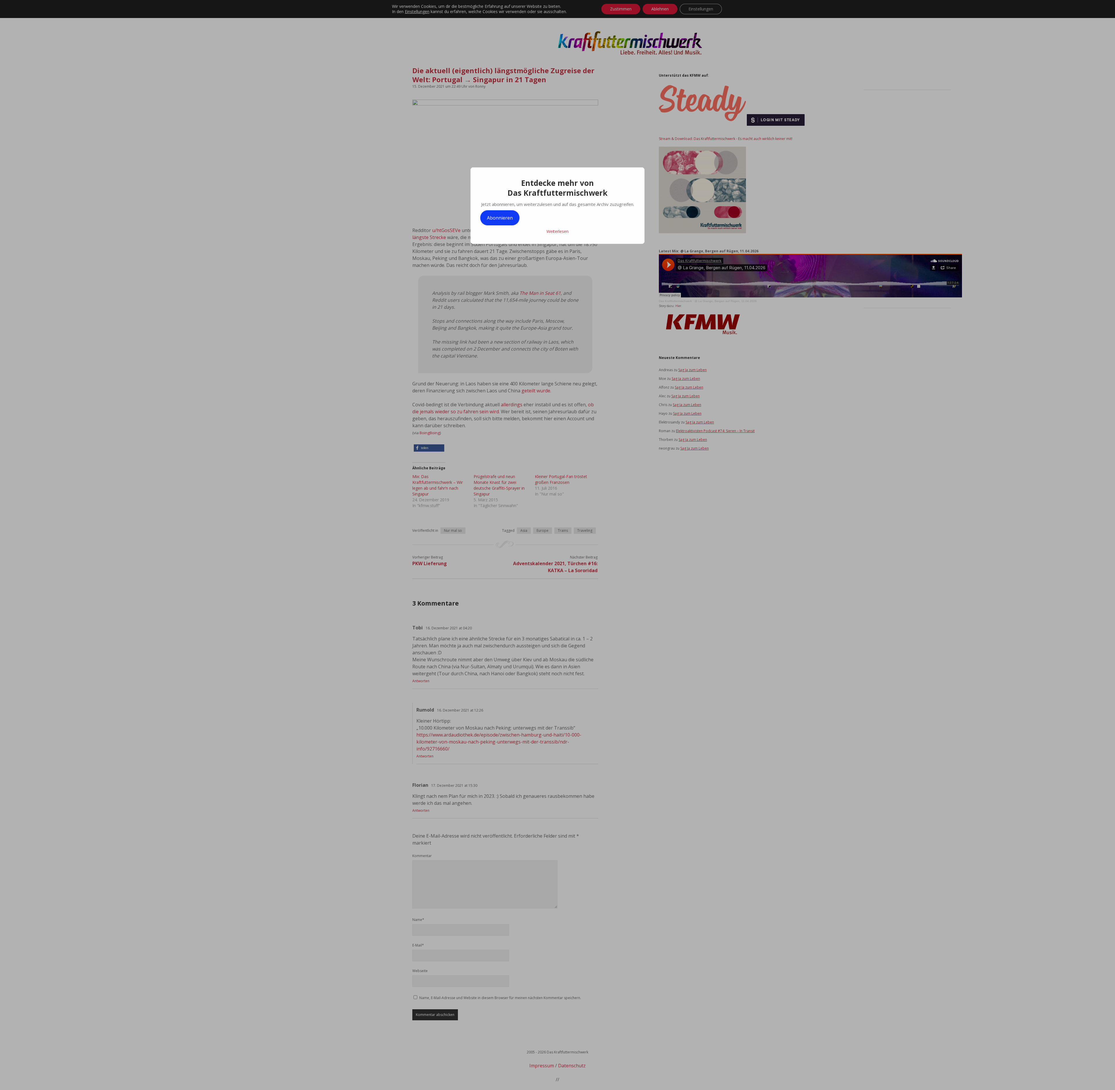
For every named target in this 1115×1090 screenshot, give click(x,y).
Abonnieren (500, 218)
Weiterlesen (557, 231)
